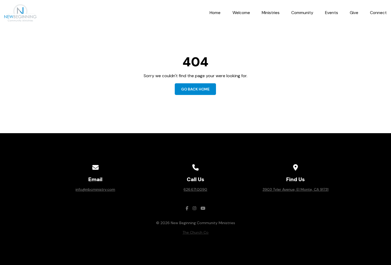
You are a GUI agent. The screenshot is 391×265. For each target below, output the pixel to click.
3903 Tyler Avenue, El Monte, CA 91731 (295, 189)
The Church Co (195, 232)
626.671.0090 (195, 189)
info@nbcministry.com (95, 189)
